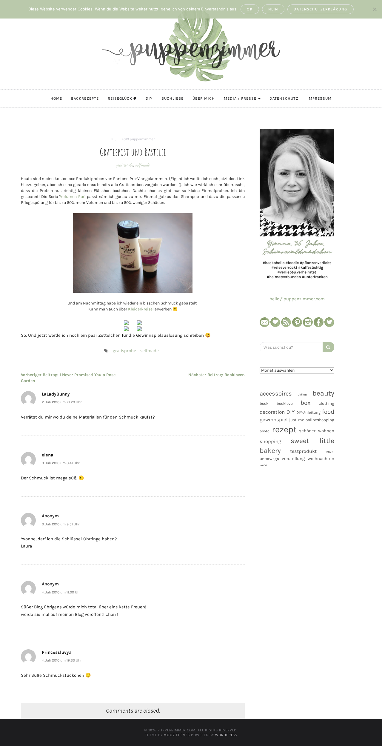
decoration (272, 412)
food (328, 411)
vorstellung (293, 458)
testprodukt (303, 451)
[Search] (328, 347)
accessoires (276, 393)
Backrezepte (85, 98)
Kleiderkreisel (141, 309)
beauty (323, 393)
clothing (326, 403)
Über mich (203, 98)
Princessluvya (57, 652)
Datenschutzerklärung (320, 9)
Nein (273, 9)
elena (47, 455)
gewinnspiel (274, 419)
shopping (270, 441)
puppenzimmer (142, 139)
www (263, 465)
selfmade (142, 164)
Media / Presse (241, 98)
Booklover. (216, 374)
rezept (284, 429)
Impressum (319, 98)
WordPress (226, 735)
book (264, 403)
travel (330, 452)
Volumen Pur (72, 196)
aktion (302, 394)
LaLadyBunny (56, 394)
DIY (149, 98)
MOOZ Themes (177, 735)
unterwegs (269, 458)
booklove (285, 403)
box (306, 402)
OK (250, 9)
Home (56, 98)
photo (264, 431)
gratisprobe (124, 164)
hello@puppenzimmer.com (297, 299)
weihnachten (321, 458)
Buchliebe (172, 98)
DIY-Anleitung (308, 412)
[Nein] (375, 9)
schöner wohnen (316, 430)
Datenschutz (283, 98)
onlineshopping (320, 420)
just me (296, 420)
